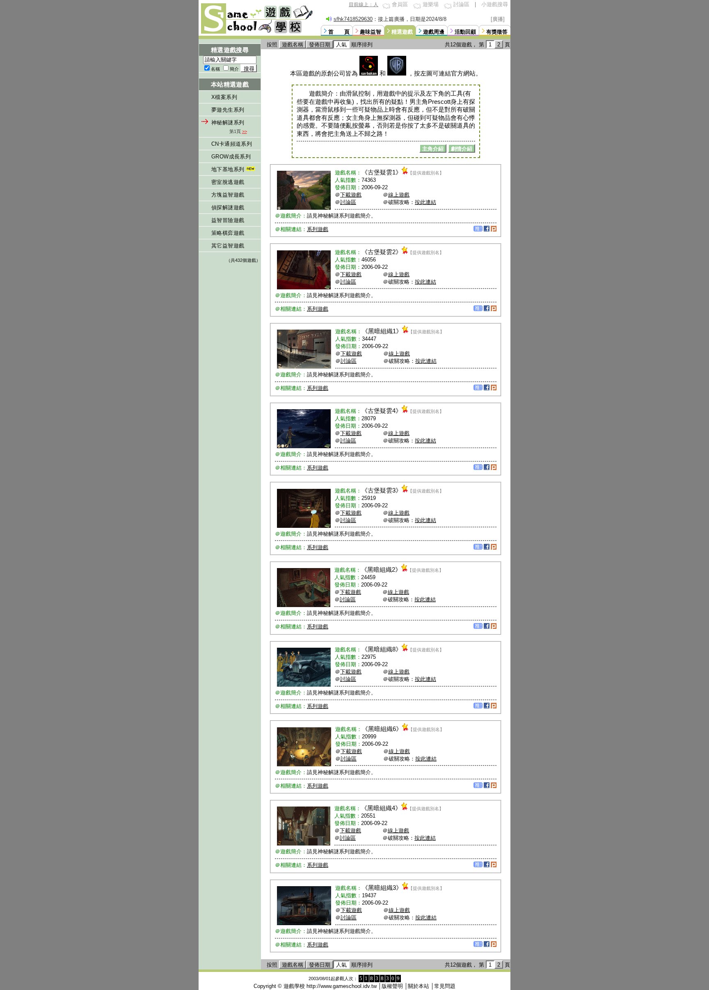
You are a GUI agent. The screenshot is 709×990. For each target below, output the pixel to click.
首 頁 (339, 32)
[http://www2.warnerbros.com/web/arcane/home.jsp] (396, 73)
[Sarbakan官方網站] (368, 73)
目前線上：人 (363, 4)
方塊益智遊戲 (227, 195)
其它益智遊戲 (227, 246)
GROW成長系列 (231, 157)
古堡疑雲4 (382, 410)
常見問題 (444, 986)
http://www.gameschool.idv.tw (341, 986)
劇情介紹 (461, 149)
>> (244, 131)
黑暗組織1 (382, 331)
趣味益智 (370, 32)
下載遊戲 (350, 195)
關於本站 (418, 986)
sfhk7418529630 (353, 19)
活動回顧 (465, 32)
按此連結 (425, 202)
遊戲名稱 (292, 44)
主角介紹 (433, 149)
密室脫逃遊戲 (227, 182)
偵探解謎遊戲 (227, 207)
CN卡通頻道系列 (231, 144)
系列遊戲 (317, 229)
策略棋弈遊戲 (227, 233)
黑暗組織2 (381, 569)
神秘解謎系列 (227, 122)
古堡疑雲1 (382, 172)
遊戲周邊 (433, 32)
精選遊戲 (402, 32)
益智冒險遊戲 (227, 220)
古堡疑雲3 (382, 490)
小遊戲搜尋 (494, 4)
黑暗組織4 (381, 807)
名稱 (215, 68)
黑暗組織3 (382, 887)
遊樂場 (431, 4)
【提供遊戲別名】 (426, 172)
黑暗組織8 (382, 649)
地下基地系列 (227, 169)
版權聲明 (392, 986)
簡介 (234, 68)
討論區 (461, 4)
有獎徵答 (497, 32)
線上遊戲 (398, 195)
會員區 (400, 4)
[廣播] (498, 19)
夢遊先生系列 (227, 110)
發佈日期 (319, 44)
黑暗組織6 (382, 728)
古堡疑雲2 (382, 251)
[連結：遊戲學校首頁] (256, 33)
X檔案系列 (224, 97)
